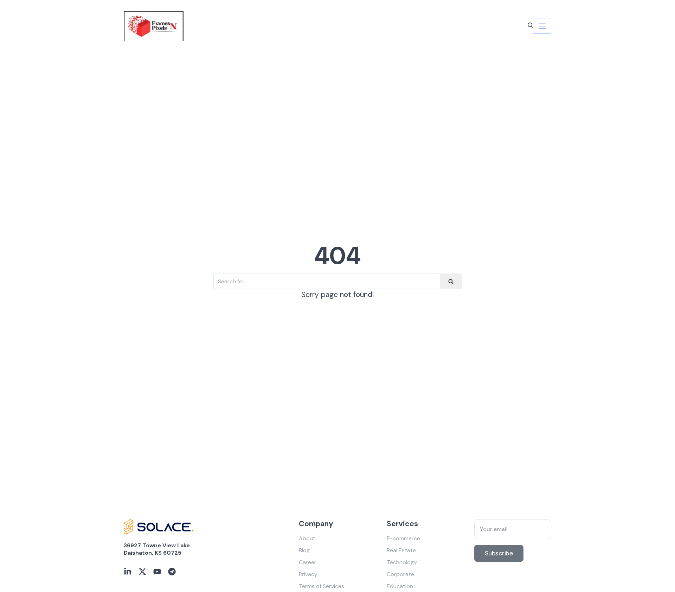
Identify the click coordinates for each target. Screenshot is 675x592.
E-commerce (403, 538)
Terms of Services (321, 586)
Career (307, 562)
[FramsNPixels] (154, 26)
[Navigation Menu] (542, 26)
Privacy (308, 574)
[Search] (451, 281)
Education (400, 586)
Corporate (400, 574)
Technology (402, 562)
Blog (304, 550)
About (307, 538)
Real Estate (401, 550)
